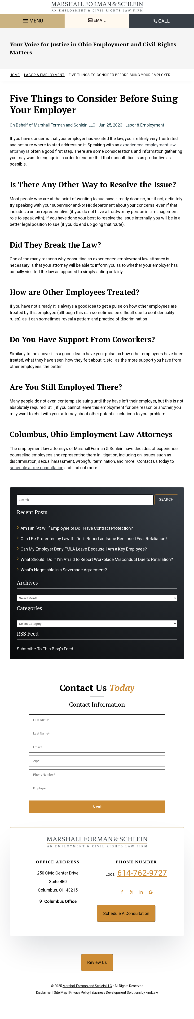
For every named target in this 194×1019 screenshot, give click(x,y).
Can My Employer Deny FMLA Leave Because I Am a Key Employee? (84, 549)
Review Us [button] (97, 962)
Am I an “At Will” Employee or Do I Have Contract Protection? (77, 528)
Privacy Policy (79, 992)
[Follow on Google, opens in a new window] (150, 892)
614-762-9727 (142, 873)
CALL (164, 21)
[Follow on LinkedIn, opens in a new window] (141, 892)
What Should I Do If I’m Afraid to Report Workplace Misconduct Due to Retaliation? (97, 559)
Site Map (60, 992)
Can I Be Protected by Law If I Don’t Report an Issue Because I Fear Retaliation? (94, 538)
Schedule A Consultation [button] (126, 913)
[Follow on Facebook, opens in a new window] (122, 892)
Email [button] (100, 20)
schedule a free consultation (36, 467)
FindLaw (152, 992)
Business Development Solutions (116, 992)
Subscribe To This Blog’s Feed (45, 648)
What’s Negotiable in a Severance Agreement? (64, 569)
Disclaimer (44, 992)
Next (97, 806)
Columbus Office (60, 901)
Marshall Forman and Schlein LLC (64, 124)
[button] (32, 19)
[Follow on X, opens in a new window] (131, 892)
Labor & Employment (144, 124)
